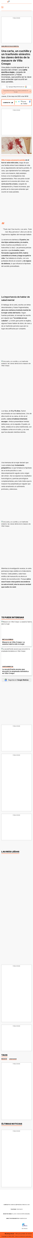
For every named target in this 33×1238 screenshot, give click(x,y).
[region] (16, 30)
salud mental (13, 1058)
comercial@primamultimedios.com (16, 1204)
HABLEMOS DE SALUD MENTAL (10, 46)
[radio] (3, 2)
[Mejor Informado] (16, 7)
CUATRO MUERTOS (7, 666)
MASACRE (4, 1058)
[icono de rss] (31, 2)
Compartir (6, 102)
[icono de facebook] (21, 2)
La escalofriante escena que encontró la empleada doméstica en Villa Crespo (15, 671)
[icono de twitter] (24, 2)
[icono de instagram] (27, 2)
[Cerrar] (30, 91)
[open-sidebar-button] (2, 7)
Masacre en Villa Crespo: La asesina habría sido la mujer (13, 643)
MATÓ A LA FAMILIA (7, 639)
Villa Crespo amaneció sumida (13, 160)
